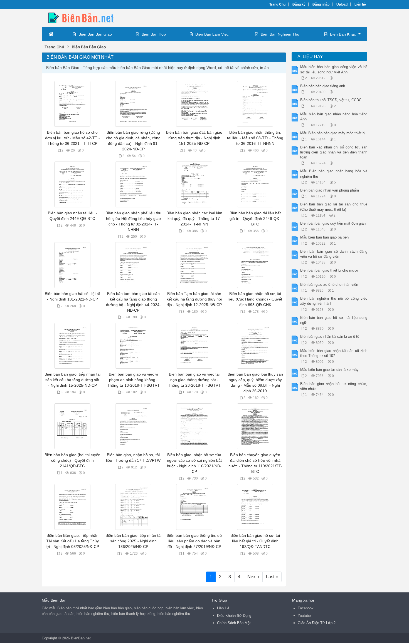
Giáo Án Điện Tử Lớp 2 (317, 623)
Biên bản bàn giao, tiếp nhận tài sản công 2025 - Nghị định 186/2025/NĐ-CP (133, 541)
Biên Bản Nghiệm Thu (280, 34)
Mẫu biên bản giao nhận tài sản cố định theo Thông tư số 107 (334, 353)
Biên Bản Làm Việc (212, 34)
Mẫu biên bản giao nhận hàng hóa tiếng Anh (334, 116)
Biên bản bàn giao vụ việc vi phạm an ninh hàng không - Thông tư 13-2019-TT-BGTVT (133, 380)
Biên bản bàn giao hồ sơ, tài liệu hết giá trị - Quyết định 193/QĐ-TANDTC (255, 541)
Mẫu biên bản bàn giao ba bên (324, 237)
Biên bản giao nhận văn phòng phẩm (329, 190)
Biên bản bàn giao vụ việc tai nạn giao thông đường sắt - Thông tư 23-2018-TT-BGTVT (194, 380)
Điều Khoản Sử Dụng (234, 616)
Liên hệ (360, 4)
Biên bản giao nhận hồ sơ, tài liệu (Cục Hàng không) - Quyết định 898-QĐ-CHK (255, 299)
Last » (272, 576)
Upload (342, 4)
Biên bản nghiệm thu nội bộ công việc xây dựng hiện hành (334, 301)
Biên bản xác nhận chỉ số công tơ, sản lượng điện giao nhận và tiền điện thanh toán (334, 152)
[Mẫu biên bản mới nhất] (86, 17)
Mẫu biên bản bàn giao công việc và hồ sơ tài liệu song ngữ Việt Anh (334, 69)
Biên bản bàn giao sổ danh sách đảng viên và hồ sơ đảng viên (334, 254)
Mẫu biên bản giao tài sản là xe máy (329, 370)
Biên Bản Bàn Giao (95, 34)
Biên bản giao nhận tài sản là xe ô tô (329, 336)
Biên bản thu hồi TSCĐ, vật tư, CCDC (330, 100)
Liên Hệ (223, 608)
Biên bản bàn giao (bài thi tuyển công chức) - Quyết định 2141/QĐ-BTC (72, 460)
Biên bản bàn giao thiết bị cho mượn (329, 270)
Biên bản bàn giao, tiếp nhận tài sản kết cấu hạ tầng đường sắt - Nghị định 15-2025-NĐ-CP (72, 380)
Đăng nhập (320, 4)
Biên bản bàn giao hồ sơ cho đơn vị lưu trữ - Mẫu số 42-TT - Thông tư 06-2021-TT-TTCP (72, 138)
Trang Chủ (277, 4)
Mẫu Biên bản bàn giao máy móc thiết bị (332, 133)
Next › (253, 576)
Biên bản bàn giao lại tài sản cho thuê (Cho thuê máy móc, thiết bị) (334, 206)
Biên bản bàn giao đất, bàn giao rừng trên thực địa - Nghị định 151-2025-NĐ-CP (194, 138)
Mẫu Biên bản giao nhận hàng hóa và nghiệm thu (334, 173)
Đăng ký (298, 4)
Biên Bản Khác (343, 34)
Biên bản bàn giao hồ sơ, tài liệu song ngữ (334, 320)
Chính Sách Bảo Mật (234, 623)
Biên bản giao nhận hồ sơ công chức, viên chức (334, 386)
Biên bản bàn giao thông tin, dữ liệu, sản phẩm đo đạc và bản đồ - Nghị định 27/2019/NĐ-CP (194, 541)
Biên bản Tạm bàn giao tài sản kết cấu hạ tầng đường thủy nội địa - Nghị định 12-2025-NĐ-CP (194, 299)
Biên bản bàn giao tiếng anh (322, 86)
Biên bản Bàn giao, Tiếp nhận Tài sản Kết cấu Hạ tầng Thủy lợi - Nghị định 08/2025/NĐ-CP (72, 541)
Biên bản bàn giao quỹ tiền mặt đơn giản (333, 223)
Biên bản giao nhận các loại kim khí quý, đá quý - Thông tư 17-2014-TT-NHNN (194, 218)
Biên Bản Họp (154, 34)
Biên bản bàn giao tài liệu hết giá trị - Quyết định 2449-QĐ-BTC (255, 218)
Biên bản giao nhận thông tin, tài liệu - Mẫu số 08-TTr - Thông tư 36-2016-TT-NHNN (255, 138)
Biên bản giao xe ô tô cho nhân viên (329, 284)
